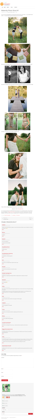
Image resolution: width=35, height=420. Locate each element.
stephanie (4, 302)
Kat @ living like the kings (6, 345)
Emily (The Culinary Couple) (11, 12)
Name (2, 368)
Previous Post (5, 219)
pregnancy (14, 215)
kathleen (3, 224)
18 (16, 12)
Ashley (3, 286)
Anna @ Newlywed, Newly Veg (7, 253)
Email (2, 372)
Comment (2, 357)
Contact (15, 7)
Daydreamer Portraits (11, 211)
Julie (3, 260)
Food (11, 7)
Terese (3, 309)
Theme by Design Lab (4, 418)
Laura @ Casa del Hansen (6, 322)
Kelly (3, 296)
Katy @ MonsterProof (6, 246)
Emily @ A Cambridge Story (6, 273)
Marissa (3, 232)
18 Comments (18, 215)
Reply (3, 229)
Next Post (30, 219)
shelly (3, 336)
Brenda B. (3, 266)
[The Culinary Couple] (17, 4)
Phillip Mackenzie (18, 64)
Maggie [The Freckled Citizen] (7, 329)
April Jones (4, 279)
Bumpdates (8, 215)
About (5, 7)
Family (8, 7)
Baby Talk (6, 215)
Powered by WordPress (12, 417)
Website (2, 376)
